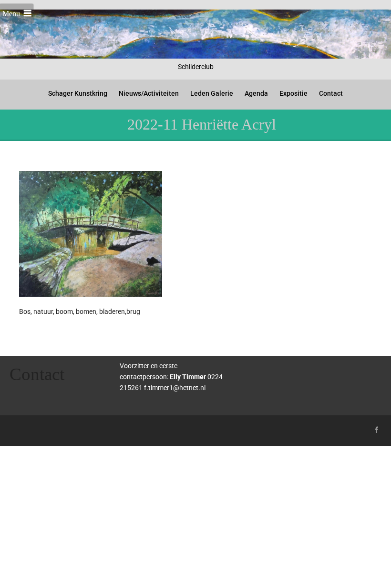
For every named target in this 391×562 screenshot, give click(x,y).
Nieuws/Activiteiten (149, 93)
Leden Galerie (211, 93)
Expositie (293, 93)
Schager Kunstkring (77, 93)
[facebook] (377, 429)
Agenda (256, 93)
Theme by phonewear (48, 428)
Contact (331, 93)
